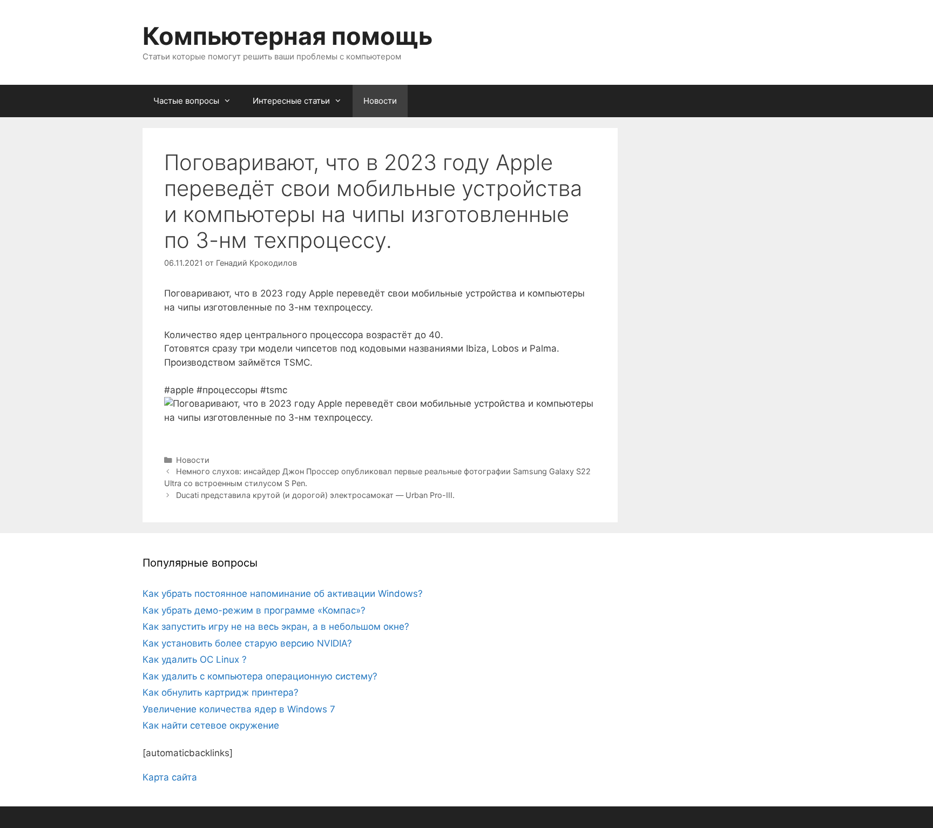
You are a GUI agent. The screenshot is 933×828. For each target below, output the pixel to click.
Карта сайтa (170, 777)
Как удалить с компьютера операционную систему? (260, 676)
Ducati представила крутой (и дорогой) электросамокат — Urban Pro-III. (315, 495)
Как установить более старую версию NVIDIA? (247, 643)
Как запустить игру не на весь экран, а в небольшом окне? (276, 626)
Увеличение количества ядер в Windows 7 (239, 709)
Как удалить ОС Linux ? (195, 659)
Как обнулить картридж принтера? (221, 692)
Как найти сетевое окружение (211, 725)
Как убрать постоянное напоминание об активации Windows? (283, 593)
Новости (380, 101)
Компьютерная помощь (287, 36)
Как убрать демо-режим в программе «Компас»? (254, 610)
